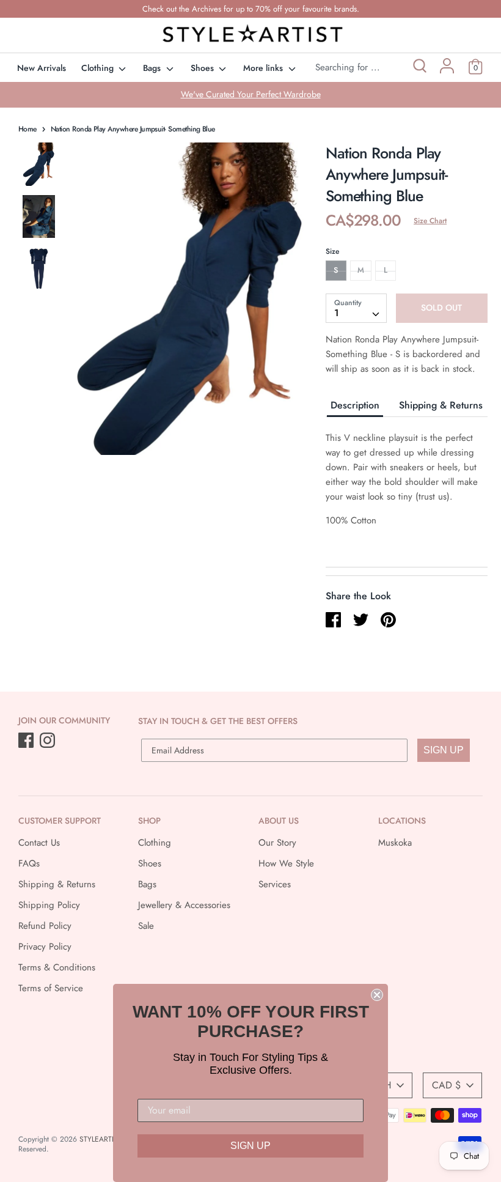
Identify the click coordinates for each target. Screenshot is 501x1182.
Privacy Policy (44, 946)
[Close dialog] (377, 995)
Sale (146, 926)
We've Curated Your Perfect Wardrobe (251, 94)
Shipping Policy (49, 905)
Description (355, 405)
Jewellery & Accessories (184, 905)
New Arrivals (41, 68)
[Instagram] (48, 741)
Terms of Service (50, 988)
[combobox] (356, 308)
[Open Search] (418, 67)
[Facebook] (27, 741)
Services (274, 884)
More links (264, 68)
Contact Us (39, 842)
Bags (153, 68)
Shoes (203, 68)
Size (332, 251)
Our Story (277, 842)
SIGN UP (443, 750)
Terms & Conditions (56, 967)
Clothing (98, 68)
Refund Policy (44, 926)
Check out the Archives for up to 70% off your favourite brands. (250, 9)
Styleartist (100, 1139)
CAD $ (446, 1085)
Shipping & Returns (441, 405)
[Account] (447, 70)
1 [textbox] (336, 313)
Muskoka (395, 842)
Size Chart (430, 220)
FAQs (29, 863)
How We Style (286, 863)
